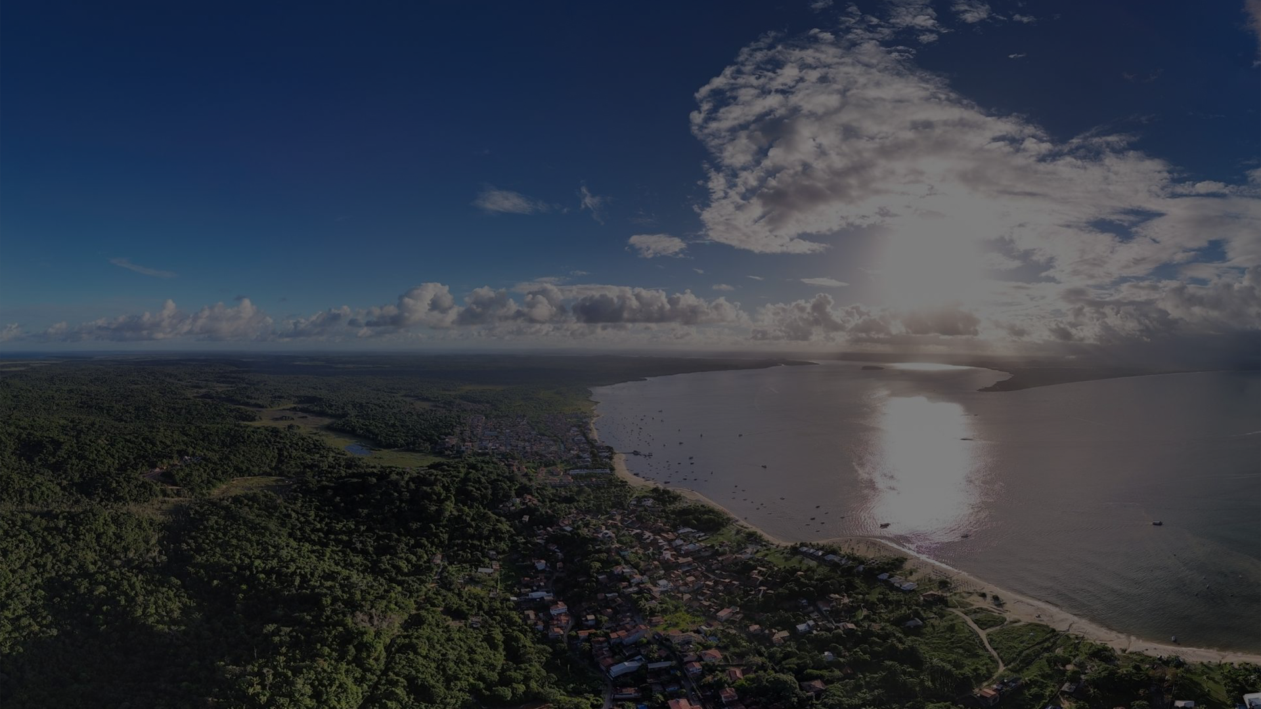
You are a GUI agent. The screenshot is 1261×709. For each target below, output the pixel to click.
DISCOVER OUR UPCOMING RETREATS (630, 519)
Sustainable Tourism (808, 346)
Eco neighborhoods (453, 346)
